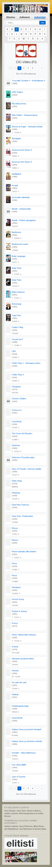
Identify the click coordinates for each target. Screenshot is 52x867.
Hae (42, 23)
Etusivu (10, 17)
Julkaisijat (40, 17)
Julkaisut (24, 17)
